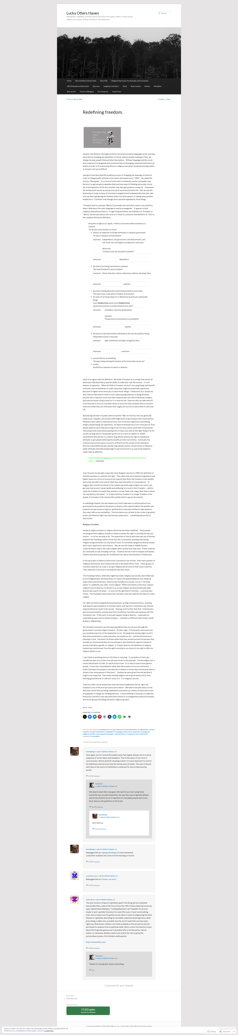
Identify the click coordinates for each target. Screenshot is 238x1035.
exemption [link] (109, 310)
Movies (147, 86)
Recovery (96, 86)
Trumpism (130, 734)
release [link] (119, 273)
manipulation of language (114, 732)
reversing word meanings (104, 734)
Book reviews (136, 86)
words (136, 734)
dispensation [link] (127, 310)
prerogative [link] (130, 340)
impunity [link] (108, 316)
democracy (120, 729)
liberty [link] (104, 273)
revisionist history (120, 734)
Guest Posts (116, 92)
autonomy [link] (139, 242)
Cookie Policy (49, 1031)
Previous (161, 99)
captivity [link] (126, 284)
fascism (151, 729)
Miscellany (157, 86)
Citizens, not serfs (108, 879)
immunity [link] (117, 310)
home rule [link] (110, 242)
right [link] (106, 340)
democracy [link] (106, 248)
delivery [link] (135, 273)
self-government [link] (120, 239)
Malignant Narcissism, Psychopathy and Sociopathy (129, 81)
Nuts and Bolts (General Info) (85, 81)
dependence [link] (124, 259)
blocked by (90, 1011)
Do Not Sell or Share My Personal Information (136, 1026)
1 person (97, 776)
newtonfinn (90, 900)
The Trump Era (102, 92)
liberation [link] (111, 273)
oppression (137, 732)
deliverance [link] (126, 273)
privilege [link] (122, 340)
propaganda (145, 732)
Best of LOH (71, 92)
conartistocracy (91, 876)
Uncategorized (104, 729)
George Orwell (94, 732)
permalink (95, 736)
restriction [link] (125, 351)
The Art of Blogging (87, 92)
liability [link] (128, 327)
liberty (102, 732)
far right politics (143, 729)
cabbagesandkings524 (110, 852)
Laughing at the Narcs (111, 86)
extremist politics (131, 729)
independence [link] (107, 239)
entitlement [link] (113, 340)
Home (69, 81)
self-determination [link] (134, 239)
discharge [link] (142, 273)
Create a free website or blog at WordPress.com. (103, 1026)
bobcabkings (90, 752)
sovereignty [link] (118, 242)
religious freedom (89, 734)
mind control (127, 732)
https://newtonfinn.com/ (96, 942)
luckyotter (144, 734)
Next (169, 99)
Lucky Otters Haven (82, 13)
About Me (103, 81)
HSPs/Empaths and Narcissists (78, 86)
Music (125, 86)
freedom (86, 732)
